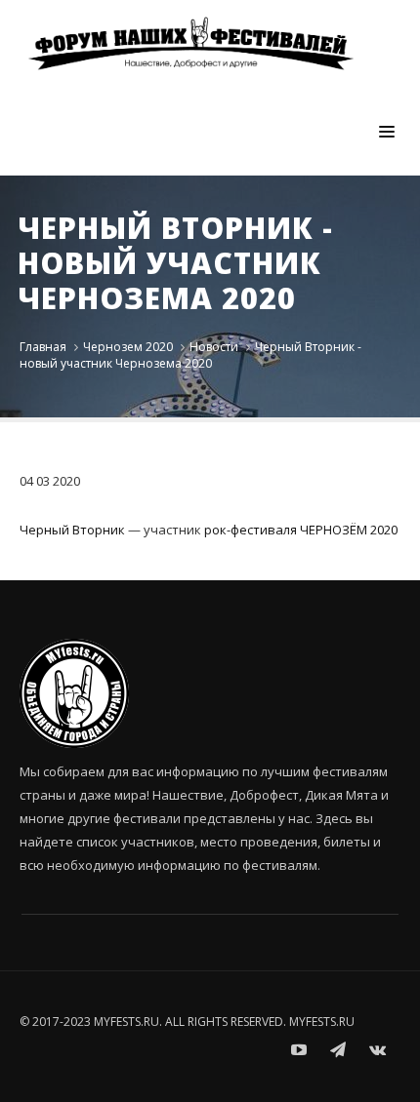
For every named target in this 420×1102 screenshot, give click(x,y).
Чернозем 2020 (128, 346)
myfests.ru (322, 1021)
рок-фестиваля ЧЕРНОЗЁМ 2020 (301, 529)
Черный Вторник (72, 529)
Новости (213, 346)
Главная (43, 346)
